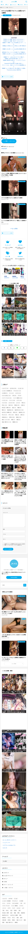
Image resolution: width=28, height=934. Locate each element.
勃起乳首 (10, 410)
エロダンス (6, 872)
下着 (23, 402)
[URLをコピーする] (24, 348)
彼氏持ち (22, 412)
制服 (19, 407)
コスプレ (18, 393)
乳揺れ (16, 405)
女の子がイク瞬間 (6, 412)
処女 (14, 407)
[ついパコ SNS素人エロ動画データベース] (14, 1)
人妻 (23, 405)
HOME (5, 276)
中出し (4, 405)
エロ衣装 (4, 393)
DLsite (22, 266)
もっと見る (14, 663)
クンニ (11, 393)
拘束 (17, 414)
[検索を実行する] (24, 585)
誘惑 (18, 419)
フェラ (4, 402)
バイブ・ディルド (6, 398)
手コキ (4, 414)
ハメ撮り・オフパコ (7, 15)
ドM (14, 395)
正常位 (11, 417)
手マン (11, 414)
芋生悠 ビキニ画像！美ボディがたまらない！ (14, 39)
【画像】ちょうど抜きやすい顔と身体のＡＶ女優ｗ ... (14, 68)
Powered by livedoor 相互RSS (14, 70)
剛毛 (4, 410)
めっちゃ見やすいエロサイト (9, 840)
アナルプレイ (17, 390)
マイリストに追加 (8, 76)
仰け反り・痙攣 (6, 407)
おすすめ (13, 388)
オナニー (6, 878)
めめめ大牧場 (15, 277)
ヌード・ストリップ (8, 884)
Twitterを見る (14, 577)
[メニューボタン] (1, 1)
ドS (19, 395)
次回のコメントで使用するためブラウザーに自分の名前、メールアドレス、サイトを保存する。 (14, 544)
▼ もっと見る (14, 228)
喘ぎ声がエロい (19, 410)
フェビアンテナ (6, 842)
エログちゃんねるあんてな (9, 845)
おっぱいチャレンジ (8, 875)
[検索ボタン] (26, 1)
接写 (22, 414)
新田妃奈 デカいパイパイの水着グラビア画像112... (14, 52)
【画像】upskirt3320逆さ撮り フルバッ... (14, 58)
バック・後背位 (17, 398)
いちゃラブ (5, 388)
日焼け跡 (4, 417)
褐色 (13, 419)
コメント (5, 512)
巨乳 (15, 412)
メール (4, 534)
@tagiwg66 (4, 148)
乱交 (11, 405)
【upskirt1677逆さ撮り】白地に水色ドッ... (14, 63)
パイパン (12, 400)
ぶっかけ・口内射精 (7, 390)
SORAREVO (6, 277)
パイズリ (4, 400)
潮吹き (18, 417)
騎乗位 (15, 422)
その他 (5, 881)
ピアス (19, 400)
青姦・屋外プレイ (6, 422)
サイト (4, 539)
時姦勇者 (14, 276)
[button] (4, 348)
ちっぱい (20, 388)
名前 (4, 529)
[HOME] (8, 271)
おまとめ (5, 847)
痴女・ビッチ (6, 419)
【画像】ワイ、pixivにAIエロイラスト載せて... (14, 57)
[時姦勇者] (16, 271)
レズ (18, 402)
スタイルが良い (6, 395)
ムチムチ (11, 402)
